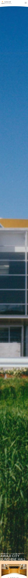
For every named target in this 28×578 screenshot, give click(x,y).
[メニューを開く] (26, 2)
